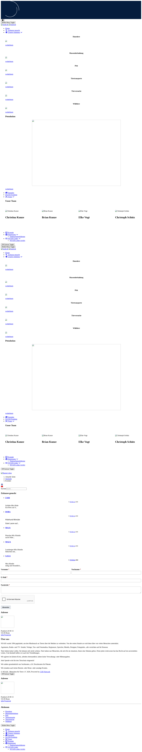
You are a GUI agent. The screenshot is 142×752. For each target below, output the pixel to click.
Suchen (3, 489)
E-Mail (4, 577)
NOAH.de (72, 502)
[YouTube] (2, 487)
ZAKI (7, 498)
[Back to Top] (3, 20)
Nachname (76, 569)
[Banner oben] (71, 473)
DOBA (8, 512)
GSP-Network (45, 672)
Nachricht (5, 585)
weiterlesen (9, 45)
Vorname (5, 569)
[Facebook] (2, 485)
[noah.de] (8, 25)
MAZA (8, 542)
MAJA (8, 528)
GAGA (8, 556)
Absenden (5, 607)
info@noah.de (6, 635)
